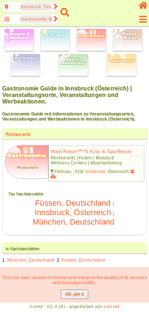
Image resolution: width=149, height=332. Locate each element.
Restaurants (18, 134)
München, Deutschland (74, 221)
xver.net (111, 306)
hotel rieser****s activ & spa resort (91, 151)
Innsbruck (95, 171)
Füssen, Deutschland (73, 203)
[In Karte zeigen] (54, 176)
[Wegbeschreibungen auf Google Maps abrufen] (132, 171)
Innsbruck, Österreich (73, 212)
